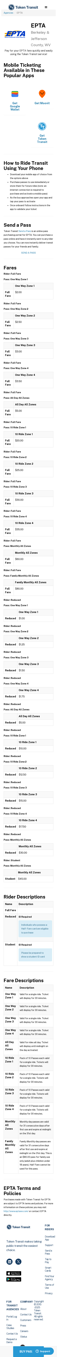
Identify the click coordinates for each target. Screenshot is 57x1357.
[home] (23, 7)
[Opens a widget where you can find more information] (43, 1351)
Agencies (8, 13)
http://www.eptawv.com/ (16, 1211)
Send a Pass (25, 231)
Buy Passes (28, 1351)
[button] (46, 7)
